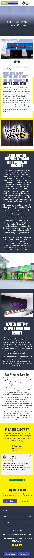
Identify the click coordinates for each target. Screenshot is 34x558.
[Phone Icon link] (23, 3)
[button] (31, 3)
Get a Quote (10, 554)
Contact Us (24, 501)
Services (6, 511)
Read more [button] (6, 472)
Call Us (25, 554)
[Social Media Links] (13, 545)
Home (4, 67)
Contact (6, 522)
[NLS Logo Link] (9, 3)
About (5, 517)
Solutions (12, 67)
